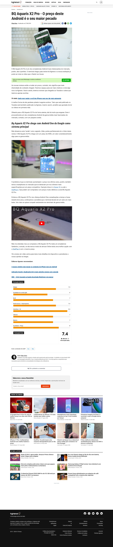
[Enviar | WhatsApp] (68, 23)
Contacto (84, 535)
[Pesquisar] (96, 2)
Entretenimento (83, 523)
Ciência (85, 521)
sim (28, 349)
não (33, 349)
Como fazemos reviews (66, 535)
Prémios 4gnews (98, 533)
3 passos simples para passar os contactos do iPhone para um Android (34, 267)
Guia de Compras (67, 525)
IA (71, 523)
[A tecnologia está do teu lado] (16, 2)
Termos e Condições (82, 531)
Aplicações (53, 523)
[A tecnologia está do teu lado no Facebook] (85, 513)
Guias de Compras (38, 2)
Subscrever (45, 386)
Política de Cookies (82, 533)
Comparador (66, 2)
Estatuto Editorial (67, 531)
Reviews (47, 2)
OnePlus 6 (14, 190)
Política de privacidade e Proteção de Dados (49, 532)
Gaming (101, 525)
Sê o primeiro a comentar (37, 368)
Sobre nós (53, 535)
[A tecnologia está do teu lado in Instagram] (89, 513)
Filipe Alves (14, 23)
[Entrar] (101, 2)
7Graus (20, 531)
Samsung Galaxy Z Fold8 (42, 6)
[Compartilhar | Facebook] (63, 23)
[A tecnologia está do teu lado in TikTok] (97, 513)
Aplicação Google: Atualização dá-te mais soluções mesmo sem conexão (34, 272)
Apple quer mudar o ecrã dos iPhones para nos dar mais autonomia (39, 98)
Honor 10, (57, 187)
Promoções (28, 2)
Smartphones (52, 521)
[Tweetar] (65, 23)
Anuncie (101, 531)
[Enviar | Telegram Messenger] (71, 23)
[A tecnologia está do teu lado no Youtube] (93, 513)
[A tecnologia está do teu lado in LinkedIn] (101, 513)
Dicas (59, 2)
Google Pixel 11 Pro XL (28, 6)
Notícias (53, 2)
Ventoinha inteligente (65, 6)
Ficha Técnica (68, 533)
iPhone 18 (54, 6)
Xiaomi (70, 521)
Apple (54, 525)
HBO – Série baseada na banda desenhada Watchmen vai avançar (32, 277)
